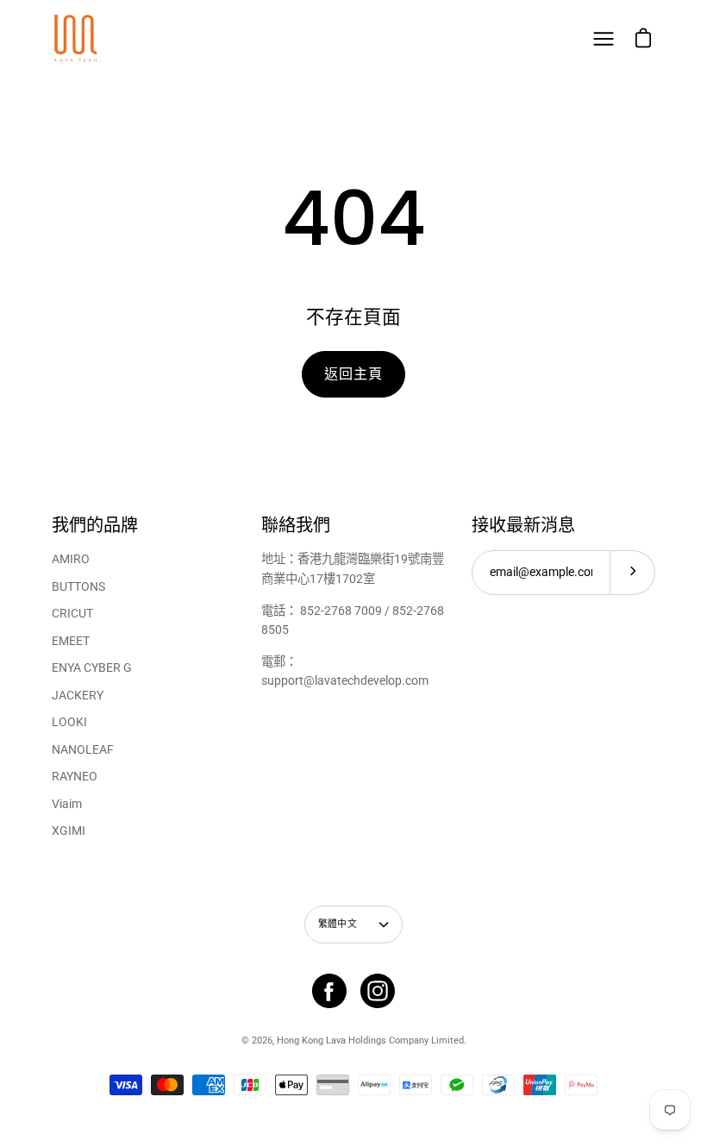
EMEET (71, 641)
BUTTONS (78, 587)
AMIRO (71, 559)
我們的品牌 (95, 525)
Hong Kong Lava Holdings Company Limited (370, 1040)
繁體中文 (337, 924)
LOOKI (69, 722)
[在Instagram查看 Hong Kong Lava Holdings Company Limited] (377, 991)
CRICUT (72, 613)
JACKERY (77, 695)
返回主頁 (353, 374)
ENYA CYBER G (92, 668)
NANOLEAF (83, 750)
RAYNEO (74, 776)
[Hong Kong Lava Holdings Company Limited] (77, 39)
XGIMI (68, 831)
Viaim (67, 804)
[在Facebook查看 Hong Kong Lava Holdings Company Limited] (329, 991)
